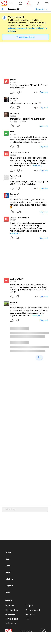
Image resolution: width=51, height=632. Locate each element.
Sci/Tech (9, 586)
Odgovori (44, 92)
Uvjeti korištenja (11, 610)
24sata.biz (30, 614)
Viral (8, 592)
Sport (8, 565)
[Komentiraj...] (25, 509)
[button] (11, 3)
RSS (27, 619)
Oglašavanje (10, 614)
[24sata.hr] (3, 3)
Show (8, 572)
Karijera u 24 (10, 623)
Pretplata (29, 606)
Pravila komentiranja (25, 37)
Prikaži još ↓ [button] (37, 166)
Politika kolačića (11, 619)
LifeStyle (9, 579)
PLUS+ (8, 552)
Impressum (9, 606)
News (8, 559)
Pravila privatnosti (33, 610)
